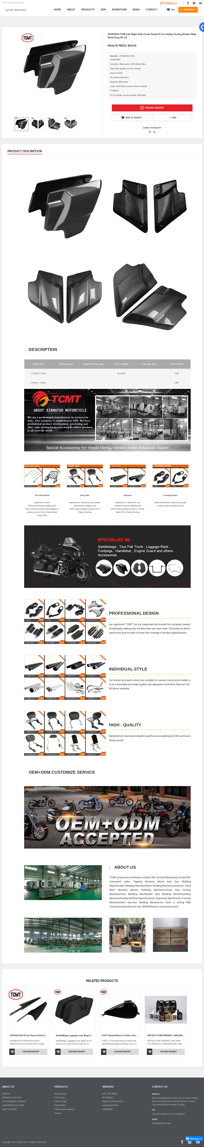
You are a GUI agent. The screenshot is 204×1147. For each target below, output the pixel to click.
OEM (103, 9)
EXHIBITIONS (119, 9)
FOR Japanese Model (64, 1109)
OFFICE (5, 1094)
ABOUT (71, 9)
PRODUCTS (87, 9)
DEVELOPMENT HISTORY (14, 1101)
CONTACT (151, 9)
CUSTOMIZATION (110, 1105)
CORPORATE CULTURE (13, 1105)
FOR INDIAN (60, 1105)
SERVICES (108, 1087)
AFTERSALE (108, 1097)
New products (61, 1094)
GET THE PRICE (109, 1094)
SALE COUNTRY (9, 1109)
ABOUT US (8, 1087)
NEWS (136, 9)
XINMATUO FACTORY (12, 1097)
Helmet (58, 1113)
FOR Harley (60, 1097)
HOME (57, 9)
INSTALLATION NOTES (112, 1101)
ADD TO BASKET (133, 118)
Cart (173, 10)
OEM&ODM (107, 1109)
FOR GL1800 (60, 1101)
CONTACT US (159, 1087)
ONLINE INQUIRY (154, 108)
